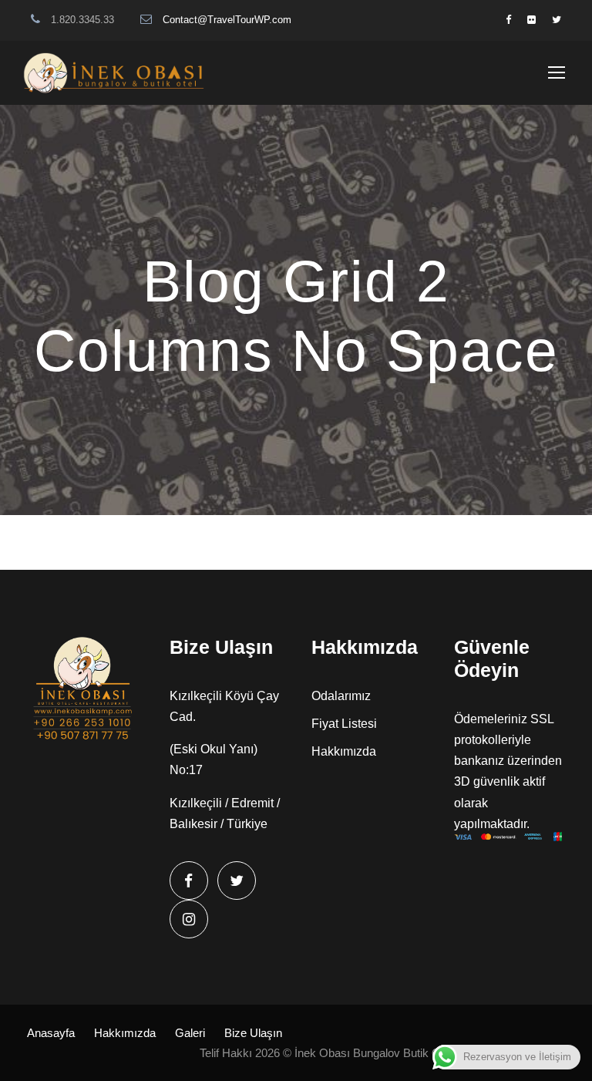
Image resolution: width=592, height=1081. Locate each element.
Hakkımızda (343, 751)
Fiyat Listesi (344, 723)
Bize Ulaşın (253, 1032)
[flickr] (531, 19)
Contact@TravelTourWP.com (227, 19)
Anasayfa (51, 1032)
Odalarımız (341, 695)
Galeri (190, 1032)
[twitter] (556, 19)
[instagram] (189, 919)
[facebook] (508, 19)
